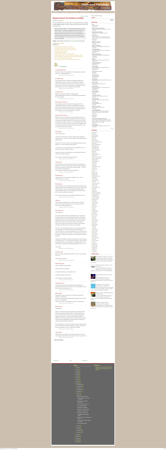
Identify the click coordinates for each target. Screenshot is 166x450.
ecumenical (94, 198)
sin (93, 242)
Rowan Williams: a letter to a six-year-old (104, 256)
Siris (93, 24)
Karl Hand (57, 131)
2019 (77, 367)
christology (94, 180)
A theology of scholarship (82, 407)
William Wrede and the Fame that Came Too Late (101, 29)
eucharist (94, 202)
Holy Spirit (94, 146)
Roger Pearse (95, 35)
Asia (93, 133)
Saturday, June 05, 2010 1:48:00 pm (66, 207)
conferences (94, 183)
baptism (94, 173)
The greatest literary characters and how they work (65, 48)
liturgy (93, 225)
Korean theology (95, 150)
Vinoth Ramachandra (96, 62)
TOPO (165, 448)
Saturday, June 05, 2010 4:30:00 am (66, 98)
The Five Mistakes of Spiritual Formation (99, 33)
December (79, 384)
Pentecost (94, 116)
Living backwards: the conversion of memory (64, 46)
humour (94, 214)
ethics (93, 200)
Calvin (93, 139)
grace (93, 213)
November (79, 386)
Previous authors (64, 12)
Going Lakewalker (95, 76)
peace (93, 232)
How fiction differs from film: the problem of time (64, 53)
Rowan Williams (95, 158)
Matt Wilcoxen (56, 12)
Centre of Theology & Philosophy (99, 118)
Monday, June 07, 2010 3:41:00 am (66, 328)
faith (93, 204)
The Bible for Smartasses (82, 410)
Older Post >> (85, 360)
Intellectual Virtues (95, 63)
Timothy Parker (58, 283)
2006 (77, 440)
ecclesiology (94, 196)
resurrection (94, 237)
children (94, 178)
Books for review (74, 12)
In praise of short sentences (60, 52)
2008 (77, 436)
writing (62, 43)
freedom (94, 210)
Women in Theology (96, 41)
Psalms (93, 155)
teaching (94, 246)
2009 (77, 434)
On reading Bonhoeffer (82, 405)
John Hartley (58, 210)
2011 (77, 381)
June (78, 394)
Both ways (94, 72)
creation (94, 184)
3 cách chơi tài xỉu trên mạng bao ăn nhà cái (100, 99)
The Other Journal (96, 95)
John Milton (94, 147)
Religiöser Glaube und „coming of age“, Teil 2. (100, 60)
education (94, 199)
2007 (77, 438)
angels (93, 167)
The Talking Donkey (59, 70)
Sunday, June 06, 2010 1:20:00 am (66, 279)
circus (93, 181)
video (93, 250)
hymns (93, 215)
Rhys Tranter (95, 82)
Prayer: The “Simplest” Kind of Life (98, 83)
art (92, 170)
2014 (77, 376)
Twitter (93, 165)
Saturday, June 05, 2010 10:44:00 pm (66, 260)
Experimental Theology (97, 31)
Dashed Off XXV (95, 25)
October (79, 387)
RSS (93, 12)
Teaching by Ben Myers (85, 12)
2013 (77, 377)
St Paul (93, 162)
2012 (77, 379)
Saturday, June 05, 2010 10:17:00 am (66, 180)
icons (93, 217)
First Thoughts (95, 102)
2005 (77, 441)
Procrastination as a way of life (61, 51)
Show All (112, 128)
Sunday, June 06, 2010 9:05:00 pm (66, 303)
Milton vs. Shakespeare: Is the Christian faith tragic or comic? (67, 59)
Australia (94, 136)
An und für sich (95, 75)
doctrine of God (95, 192)
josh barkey (94, 78)
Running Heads (95, 98)
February (79, 430)
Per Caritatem (95, 86)
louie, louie (94, 114)
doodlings (94, 195)
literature (59, 43)
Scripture (94, 159)
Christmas (94, 140)
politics (93, 235)
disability (94, 191)
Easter (93, 143)
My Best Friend (95, 92)
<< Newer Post (56, 360)
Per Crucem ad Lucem (97, 71)
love (93, 226)
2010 (77, 383)
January (79, 432)
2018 (77, 369)
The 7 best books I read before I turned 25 (63, 58)
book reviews (95, 176)
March (78, 428)
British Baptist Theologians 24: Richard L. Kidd (101, 125)
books (93, 177)
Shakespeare (95, 161)
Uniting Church (95, 166)
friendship (94, 211)
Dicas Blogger (15, 448)
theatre (93, 247)
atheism (94, 172)
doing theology (95, 194)
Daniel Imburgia (58, 263)
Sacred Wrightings (96, 110)
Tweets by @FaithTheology (96, 15)
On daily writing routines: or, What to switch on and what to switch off (69, 55)
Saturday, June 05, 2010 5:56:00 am (66, 111)
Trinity (93, 163)
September (79, 389)
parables (94, 229)
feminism (94, 206)
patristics (94, 231)
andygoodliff (95, 124)
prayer (93, 236)
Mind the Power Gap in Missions (98, 107)
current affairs (95, 187)
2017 (77, 370)
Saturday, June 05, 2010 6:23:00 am (66, 158)
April (78, 427)
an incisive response (74, 40)
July (78, 393)
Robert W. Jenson (96, 156)
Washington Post (57, 26)
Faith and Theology (3, 448)
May (78, 425)
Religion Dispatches (96, 54)
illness (93, 218)
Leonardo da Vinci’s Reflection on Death (99, 96)
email (104, 368)
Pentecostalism (95, 154)
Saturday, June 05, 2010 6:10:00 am (66, 128)
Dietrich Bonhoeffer (96, 141)
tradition (94, 248)
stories (93, 244)
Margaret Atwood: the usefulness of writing (68, 18)
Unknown (57, 162)
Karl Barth (94, 148)
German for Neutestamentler (98, 28)
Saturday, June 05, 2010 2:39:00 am (66, 75)
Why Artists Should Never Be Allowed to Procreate (101, 79)
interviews (94, 220)
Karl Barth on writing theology (83, 409)
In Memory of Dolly (95, 42)
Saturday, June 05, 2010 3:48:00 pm (66, 248)
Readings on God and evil (82, 412)
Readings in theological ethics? (102, 302)
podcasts (94, 233)
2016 (77, 372)
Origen (93, 152)
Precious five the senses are (83, 403)
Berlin (93, 137)
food (93, 209)
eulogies (94, 203)
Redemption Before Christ (97, 103)
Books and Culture (96, 106)
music (93, 228)
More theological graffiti (82, 423)
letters (93, 222)
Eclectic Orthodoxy (96, 45)
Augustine (94, 135)
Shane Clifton (95, 66)
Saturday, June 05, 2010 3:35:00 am (66, 88)
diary (93, 189)
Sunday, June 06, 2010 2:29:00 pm (66, 289)
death (93, 188)
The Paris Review (96, 49)
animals (94, 169)
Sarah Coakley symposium (82, 396)
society (93, 243)
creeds (93, 185)
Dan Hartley (57, 91)
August (78, 391)
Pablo (56, 200)
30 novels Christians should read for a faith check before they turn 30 (69, 56)
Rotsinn (94, 58)
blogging (94, 174)
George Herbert (95, 144)
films (93, 207)
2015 (77, 374)
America (94, 132)
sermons (94, 240)
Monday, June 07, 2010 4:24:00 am (66, 337)
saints (93, 239)
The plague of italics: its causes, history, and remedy (65, 49)
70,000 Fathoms (95, 91)
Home (70, 360)
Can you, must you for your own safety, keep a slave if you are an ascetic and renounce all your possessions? (101, 38)
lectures (94, 221)
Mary (93, 151)
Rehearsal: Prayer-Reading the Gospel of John (101, 46)
